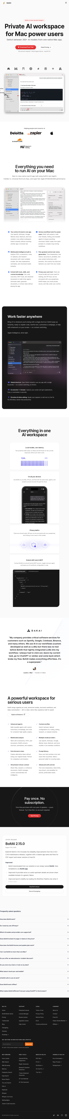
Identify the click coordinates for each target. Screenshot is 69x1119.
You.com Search (6, 1082)
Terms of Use (39, 1010)
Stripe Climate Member (59, 1020)
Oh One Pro (39, 1069)
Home (3, 1010)
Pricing (4, 1017)
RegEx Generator (24, 1064)
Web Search (5, 1062)
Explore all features (17, 714)
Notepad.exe (56, 1065)
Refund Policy (40, 1017)
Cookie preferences (41, 1024)
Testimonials (5, 1020)
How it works (5, 1058)
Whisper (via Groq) (7, 1096)
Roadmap (4, 1034)
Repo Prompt (56, 1062)
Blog (3, 1024)
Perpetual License (24, 1010)
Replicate (4, 1089)
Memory (4, 1069)
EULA (37, 1020)
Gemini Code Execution (8, 1103)
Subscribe (29, 1044)
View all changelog (34, 891)
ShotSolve (39, 1065)
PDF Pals (38, 1058)
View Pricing (46, 47)
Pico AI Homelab (57, 1058)
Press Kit (55, 1017)
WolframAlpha (6, 1100)
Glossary (4, 1031)
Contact (55, 1013)
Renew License (23, 1017)
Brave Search (6, 1079)
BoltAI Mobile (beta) (7, 1013)
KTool (37, 1062)
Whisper (4, 1093)
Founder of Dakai (40, 673)
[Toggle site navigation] (66, 2)
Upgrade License (24, 1020)
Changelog (5, 1027)
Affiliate (55, 1024)
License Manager (24, 1013)
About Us (55, 1010)
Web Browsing (6, 1065)
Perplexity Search (7, 1072)
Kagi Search (5, 1076)
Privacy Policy (40, 1013)
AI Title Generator (24, 1082)
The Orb (38, 1072)
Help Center (22, 1024)
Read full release (34, 886)
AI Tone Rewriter (23, 1078)
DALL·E (4, 1086)
